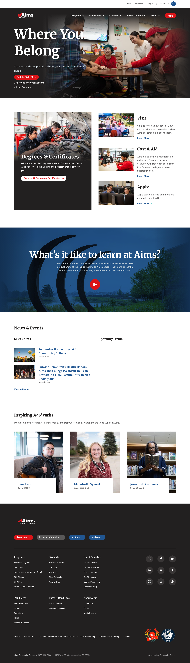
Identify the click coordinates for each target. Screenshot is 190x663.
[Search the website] (173, 3)
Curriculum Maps (91, 572)
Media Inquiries (90, 613)
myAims (75, 537)
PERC (16, 618)
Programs (76, 15)
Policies (17, 636)
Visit (129, 4)
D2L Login (53, 567)
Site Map (126, 636)
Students (114, 15)
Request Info (139, 4)
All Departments (90, 562)
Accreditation (29, 636)
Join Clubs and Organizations (29, 82)
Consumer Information (47, 636)
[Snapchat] (172, 570)
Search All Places (21, 623)
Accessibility (90, 636)
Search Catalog (90, 587)
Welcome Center (21, 603)
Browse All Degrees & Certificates (42, 178)
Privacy (116, 636)
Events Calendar (56, 603)
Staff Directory (90, 577)
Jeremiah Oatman (144, 484)
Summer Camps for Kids (24, 587)
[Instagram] (172, 558)
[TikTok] (172, 581)
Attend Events (21, 87)
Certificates (18, 567)
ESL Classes (19, 577)
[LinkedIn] (149, 570)
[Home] (25, 15)
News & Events (135, 15)
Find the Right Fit (25, 77)
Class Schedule (55, 577)
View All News (21, 389)
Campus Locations (91, 567)
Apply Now (22, 537)
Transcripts (53, 572)
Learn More (143, 138)
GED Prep (18, 582)
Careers (87, 608)
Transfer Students (56, 562)
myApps (96, 537)
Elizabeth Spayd (87, 484)
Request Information (49, 537)
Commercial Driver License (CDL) (28, 572)
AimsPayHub (54, 582)
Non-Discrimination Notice (71, 636)
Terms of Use (104, 636)
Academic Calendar (57, 608)
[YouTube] (160, 570)
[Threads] (160, 581)
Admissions (95, 15)
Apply (170, 15)
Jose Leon (25, 484)
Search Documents (92, 582)
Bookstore (18, 613)
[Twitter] (149, 558)
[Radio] (149, 581)
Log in (150, 4)
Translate (162, 4)
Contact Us (88, 603)
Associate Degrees (22, 562)
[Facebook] (160, 558)
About (154, 15)
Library (17, 608)
